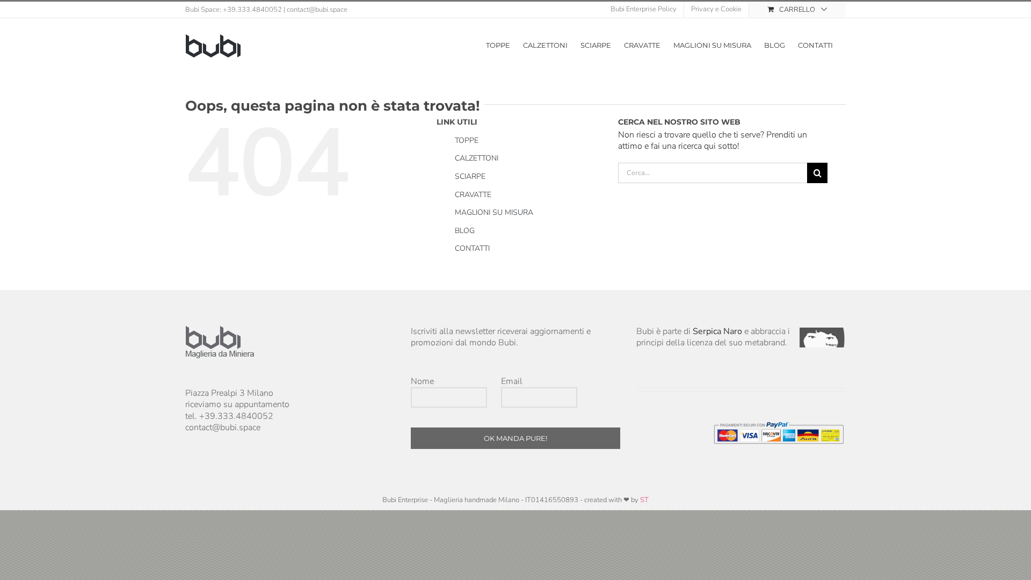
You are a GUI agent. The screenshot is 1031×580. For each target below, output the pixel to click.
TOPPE (466, 140)
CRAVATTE (473, 195)
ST (644, 500)
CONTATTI (472, 248)
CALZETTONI (476, 158)
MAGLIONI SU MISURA (494, 212)
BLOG (465, 231)
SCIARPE (470, 176)
